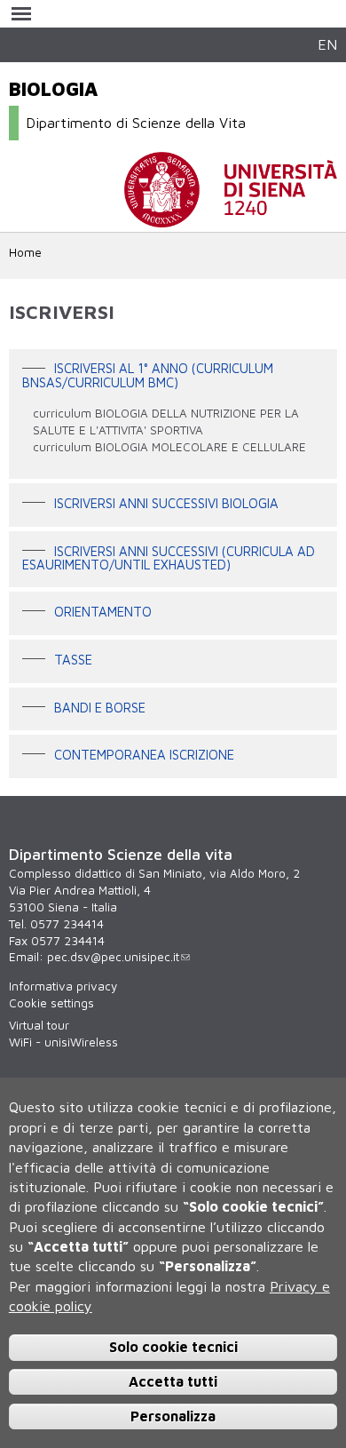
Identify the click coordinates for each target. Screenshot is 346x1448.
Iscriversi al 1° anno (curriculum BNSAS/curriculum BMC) (147, 376)
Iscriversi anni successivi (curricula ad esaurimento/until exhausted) (168, 558)
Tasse (73, 659)
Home (25, 252)
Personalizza (173, 1416)
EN (327, 44)
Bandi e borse (99, 707)
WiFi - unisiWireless (63, 1042)
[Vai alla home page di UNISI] (230, 218)
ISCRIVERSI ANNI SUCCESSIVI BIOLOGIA (166, 503)
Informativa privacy (63, 986)
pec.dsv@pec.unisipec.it (113, 957)
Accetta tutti (173, 1381)
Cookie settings (51, 1003)
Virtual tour (39, 1025)
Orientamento (103, 612)
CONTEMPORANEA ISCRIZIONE (144, 754)
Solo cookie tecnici (173, 1347)
